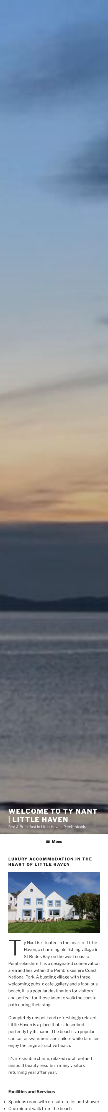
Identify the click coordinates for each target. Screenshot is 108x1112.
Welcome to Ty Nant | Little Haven (53, 815)
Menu (57, 841)
